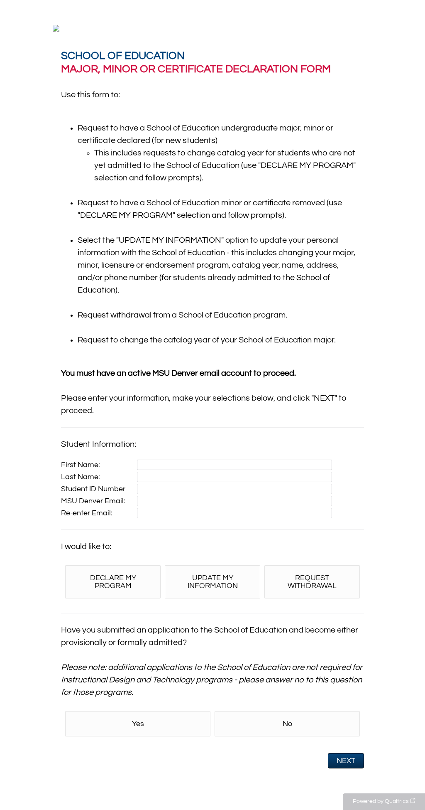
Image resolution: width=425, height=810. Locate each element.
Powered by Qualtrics (381, 801)
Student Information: (98, 444)
